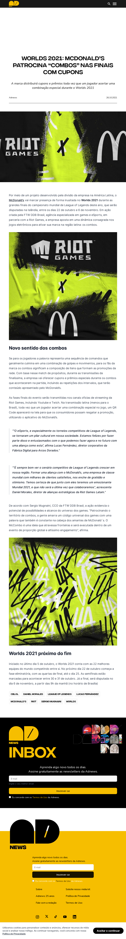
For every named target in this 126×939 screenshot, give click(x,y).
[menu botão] (114, 3)
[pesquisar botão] (109, 4)
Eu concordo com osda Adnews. (35, 797)
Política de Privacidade (78, 896)
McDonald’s (16, 200)
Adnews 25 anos (45, 896)
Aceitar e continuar (108, 930)
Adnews (13, 97)
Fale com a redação (46, 903)
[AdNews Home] (14, 4)
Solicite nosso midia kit (78, 889)
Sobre (39, 889)
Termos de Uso (39, 797)
